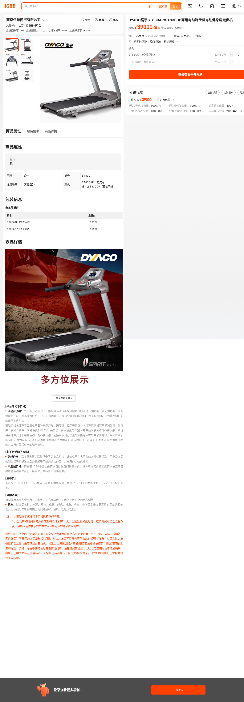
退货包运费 (140, 41)
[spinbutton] (238, 54)
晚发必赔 (155, 41)
